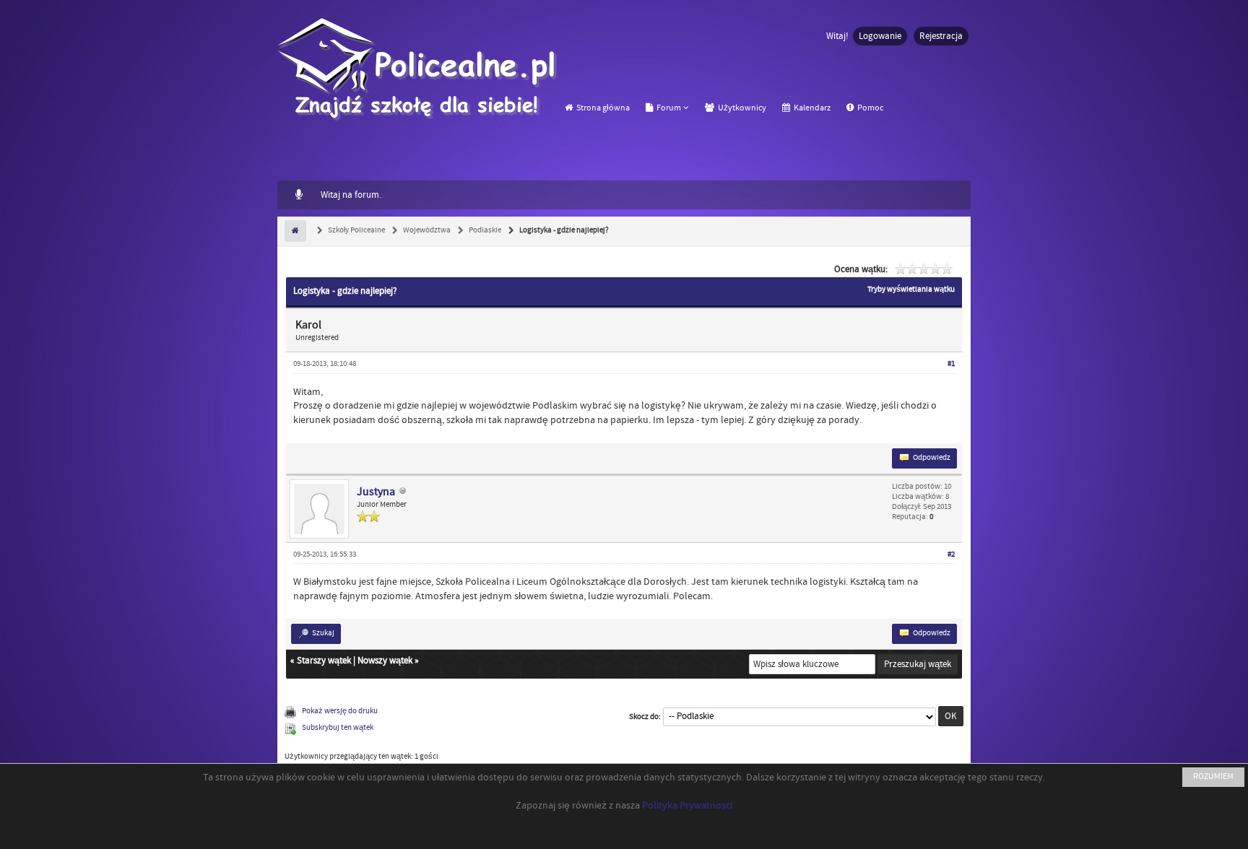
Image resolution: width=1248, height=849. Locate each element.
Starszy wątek (324, 660)
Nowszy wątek (385, 660)
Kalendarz (811, 108)
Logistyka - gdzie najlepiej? (563, 230)
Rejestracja (941, 36)
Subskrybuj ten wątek (337, 728)
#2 (951, 554)
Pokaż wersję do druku (340, 711)
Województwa (426, 230)
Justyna (376, 491)
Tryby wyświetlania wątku (911, 289)
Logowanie (880, 36)
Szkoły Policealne (355, 230)
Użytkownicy (741, 108)
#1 (951, 364)
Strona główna (602, 108)
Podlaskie (484, 230)
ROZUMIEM (1213, 776)
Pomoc (869, 108)
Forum (668, 108)
